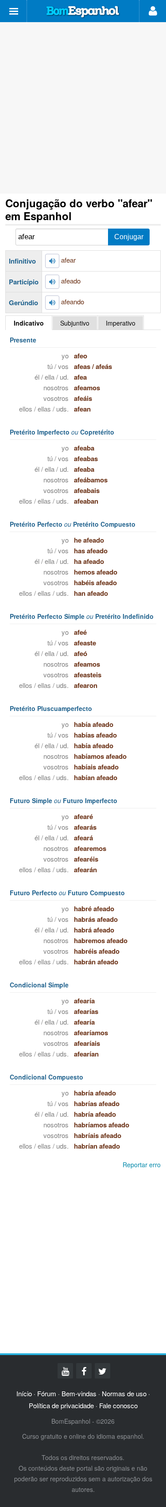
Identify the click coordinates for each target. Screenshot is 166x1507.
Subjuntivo (74, 322)
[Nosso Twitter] (102, 1371)
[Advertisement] (83, 108)
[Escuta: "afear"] (52, 261)
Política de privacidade (61, 1405)
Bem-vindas (79, 1393)
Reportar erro (142, 1164)
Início (24, 1393)
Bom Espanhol (83, 12)
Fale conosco (118, 1405)
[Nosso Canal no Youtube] (65, 1371)
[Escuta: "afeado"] (52, 282)
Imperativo (120, 322)
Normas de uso (124, 1393)
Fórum (46, 1393)
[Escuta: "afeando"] (52, 302)
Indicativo (29, 322)
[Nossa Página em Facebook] (84, 1371)
